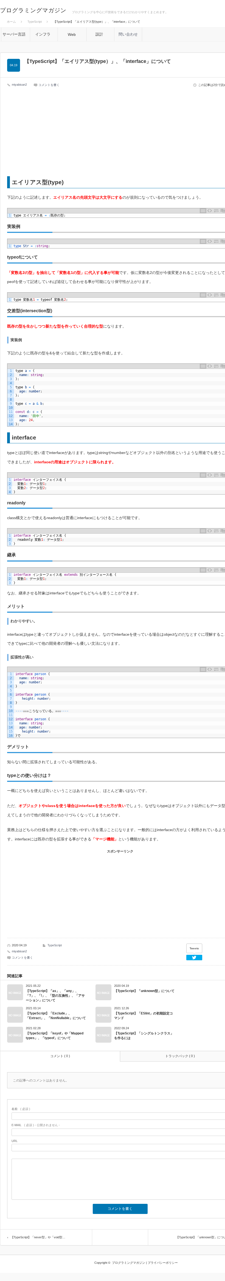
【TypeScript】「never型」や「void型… (38, 1237)
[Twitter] (194, 957)
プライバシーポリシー (163, 1262)
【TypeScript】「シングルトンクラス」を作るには (144, 1035)
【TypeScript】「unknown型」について (144, 991)
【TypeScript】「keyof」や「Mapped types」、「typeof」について (54, 1035)
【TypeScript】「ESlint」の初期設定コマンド (143, 1015)
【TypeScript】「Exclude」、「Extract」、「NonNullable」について (56, 1015)
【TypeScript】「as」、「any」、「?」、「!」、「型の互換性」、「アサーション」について (55, 995)
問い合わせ (128, 34)
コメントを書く (49, 84)
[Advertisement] (120, 133)
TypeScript (54, 945)
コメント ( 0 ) (60, 1056)
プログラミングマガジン (33, 10)
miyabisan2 (19, 84)
